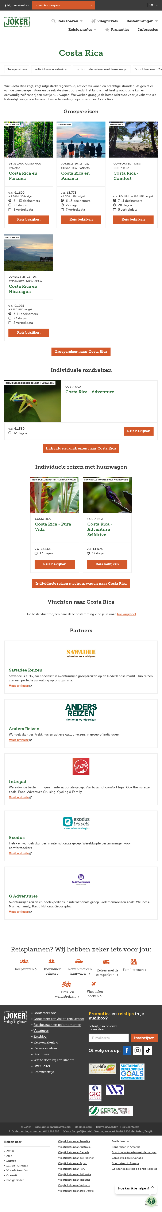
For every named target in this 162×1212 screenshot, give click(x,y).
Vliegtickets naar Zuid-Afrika (76, 1190)
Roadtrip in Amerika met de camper (134, 1152)
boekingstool (126, 614)
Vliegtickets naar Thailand (74, 1179)
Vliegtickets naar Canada (73, 1152)
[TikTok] (148, 1050)
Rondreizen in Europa (125, 1163)
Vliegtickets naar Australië (74, 1146)
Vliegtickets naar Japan (72, 1163)
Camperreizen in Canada (127, 1157)
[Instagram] (137, 1050)
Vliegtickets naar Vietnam (74, 1185)
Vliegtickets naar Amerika (74, 1141)
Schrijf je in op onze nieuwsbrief (104, 1028)
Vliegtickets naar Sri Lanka (74, 1174)
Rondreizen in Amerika (126, 1146)
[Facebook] (127, 1050)
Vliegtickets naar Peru (71, 1168)
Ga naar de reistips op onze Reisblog (135, 1168)
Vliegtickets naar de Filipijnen (76, 1157)
